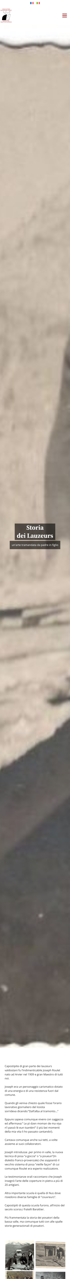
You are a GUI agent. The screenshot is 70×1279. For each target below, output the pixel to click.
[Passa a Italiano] (38, 3)
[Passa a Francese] (32, 3)
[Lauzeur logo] (6, 15)
